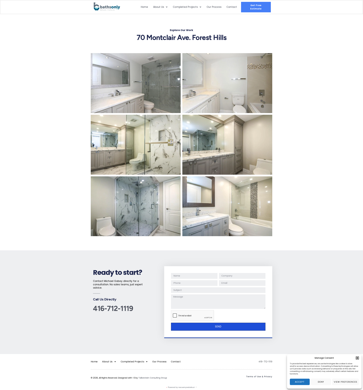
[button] (357, 358)
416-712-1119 (113, 308)
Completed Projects (185, 7)
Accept (299, 382)
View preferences (345, 382)
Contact (231, 7)
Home (144, 7)
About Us (158, 7)
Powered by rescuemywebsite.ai (181, 387)
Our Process (214, 7)
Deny (321, 382)
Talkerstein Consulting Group (152, 377)
